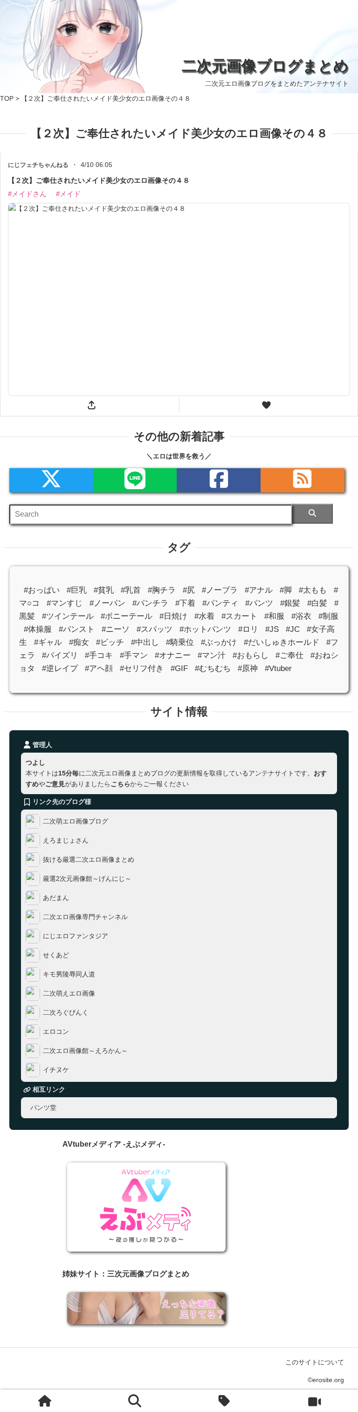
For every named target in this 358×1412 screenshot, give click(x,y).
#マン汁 (212, 655)
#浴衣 (301, 615)
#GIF (179, 668)
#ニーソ (116, 628)
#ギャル (48, 642)
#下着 (185, 602)
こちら (120, 784)
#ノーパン (107, 602)
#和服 (274, 615)
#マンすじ (65, 602)
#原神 (248, 668)
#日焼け (173, 615)
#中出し (145, 642)
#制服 (328, 615)
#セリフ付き (142, 668)
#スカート (239, 615)
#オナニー (173, 655)
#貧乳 (104, 589)
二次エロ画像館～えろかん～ (85, 1050)
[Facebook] (219, 480)
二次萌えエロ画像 (69, 993)
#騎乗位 (180, 642)
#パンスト (77, 628)
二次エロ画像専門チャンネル (85, 916)
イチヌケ (56, 1069)
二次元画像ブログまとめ (265, 65)
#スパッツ (154, 628)
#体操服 (38, 628)
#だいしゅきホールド (281, 642)
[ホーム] (45, 1401)
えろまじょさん (66, 840)
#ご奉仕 (289, 655)
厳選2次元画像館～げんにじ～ (87, 878)
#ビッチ (110, 642)
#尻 (189, 589)
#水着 (204, 615)
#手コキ (99, 655)
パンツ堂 (43, 1107)
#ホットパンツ (205, 628)
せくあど (56, 954)
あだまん (56, 897)
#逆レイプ (60, 668)
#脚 (286, 589)
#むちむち (213, 668)
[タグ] (224, 1401)
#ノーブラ (220, 589)
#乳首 (131, 589)
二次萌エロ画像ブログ (75, 820)
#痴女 (79, 642)
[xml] (51, 480)
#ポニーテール (126, 615)
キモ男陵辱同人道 (69, 973)
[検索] (312, 514)
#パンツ (259, 602)
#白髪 (317, 602)
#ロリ (248, 628)
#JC (293, 628)
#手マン (134, 655)
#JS (272, 628)
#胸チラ (162, 589)
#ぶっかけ (219, 642)
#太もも (313, 589)
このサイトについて (314, 1362)
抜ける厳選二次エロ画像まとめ (88, 859)
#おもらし (250, 655)
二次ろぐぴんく (66, 1012)
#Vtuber (278, 668)
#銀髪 (290, 602)
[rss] (302, 480)
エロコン (56, 1031)
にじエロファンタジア (75, 935)
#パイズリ (60, 655)
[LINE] (135, 480)
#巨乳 (77, 589)
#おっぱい (42, 589)
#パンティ (220, 602)
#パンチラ (150, 602)
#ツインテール (68, 615)
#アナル (259, 589)
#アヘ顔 (99, 668)
